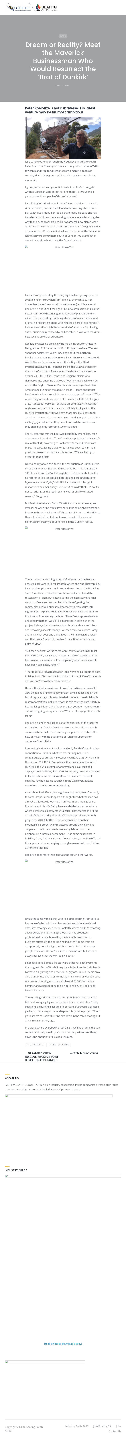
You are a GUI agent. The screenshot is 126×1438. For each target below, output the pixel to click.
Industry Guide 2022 (76, 1426)
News (63, 36)
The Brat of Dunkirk (58, 1045)
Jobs (118, 1426)
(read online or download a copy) (63, 1343)
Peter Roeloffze (35, 1045)
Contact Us (114, 1431)
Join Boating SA (102, 1426)
